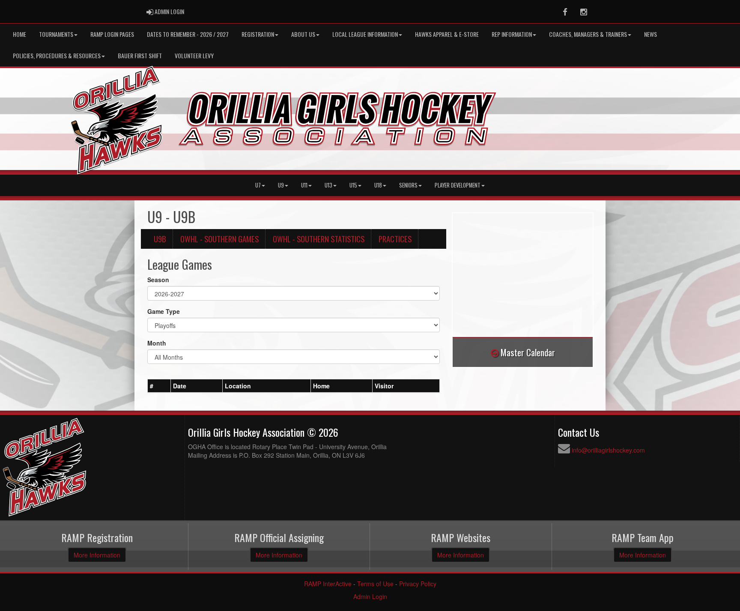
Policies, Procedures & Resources (57, 55)
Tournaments (56, 34)
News (650, 34)
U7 (258, 185)
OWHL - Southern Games (219, 238)
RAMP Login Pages (112, 34)
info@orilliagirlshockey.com (608, 450)
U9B (160, 238)
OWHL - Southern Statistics (318, 238)
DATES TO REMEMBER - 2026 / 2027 (188, 34)
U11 (304, 185)
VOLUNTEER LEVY (194, 55)
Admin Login (370, 596)
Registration (258, 34)
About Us (303, 34)
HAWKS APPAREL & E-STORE (447, 34)
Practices (395, 238)
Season (158, 279)
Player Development (457, 185)
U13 (328, 185)
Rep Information (512, 34)
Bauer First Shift (140, 55)
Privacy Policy (417, 583)
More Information (97, 555)
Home (19, 34)
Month (156, 343)
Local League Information (365, 34)
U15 (353, 185)
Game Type (163, 311)
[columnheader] (159, 386)
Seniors (408, 185)
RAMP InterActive (328, 583)
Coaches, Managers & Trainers (588, 34)
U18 (378, 185)
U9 (281, 185)
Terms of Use (375, 583)
